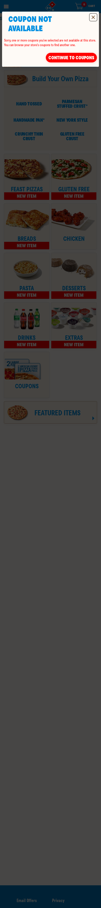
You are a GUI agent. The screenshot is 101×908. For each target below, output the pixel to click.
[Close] (93, 17)
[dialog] (50, 39)
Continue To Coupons (71, 58)
